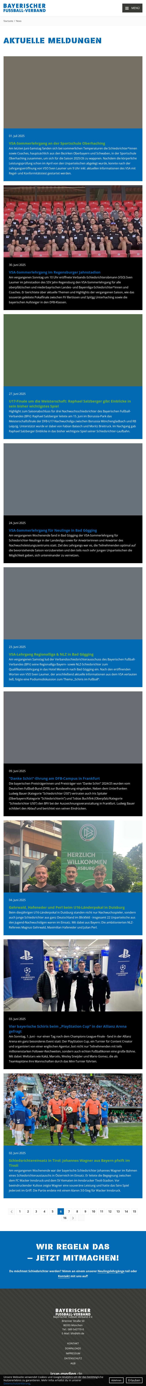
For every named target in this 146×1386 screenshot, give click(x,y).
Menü (132, 8)
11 (101, 1211)
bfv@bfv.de (77, 1333)
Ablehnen (116, 1380)
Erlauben (134, 1380)
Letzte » (81, 1218)
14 (126, 1211)
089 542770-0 (76, 1329)
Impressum (73, 1353)
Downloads (73, 1348)
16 (64, 1218)
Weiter (73, 1218)
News (19, 20)
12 (109, 1211)
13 (118, 1211)
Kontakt (64, 1276)
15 (134, 1211)
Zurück (12, 1211)
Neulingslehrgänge (111, 1271)
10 (93, 1211)
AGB (73, 1363)
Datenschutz (73, 1358)
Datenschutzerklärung (17, 1383)
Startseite (8, 20)
